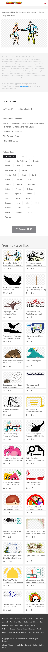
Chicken (35, 622)
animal (19, 184)
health (17, 198)
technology (9, 156)
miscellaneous (10, 170)
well (27, 203)
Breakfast (12, 632)
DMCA (35, 645)
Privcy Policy (19, 645)
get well (31, 184)
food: (4, 632)
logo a (7, 203)
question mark (10, 175)
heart (28, 198)
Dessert (23, 632)
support (8, 184)
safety (7, 189)
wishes (8, 217)
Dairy (18, 632)
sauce (7, 180)
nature (24, 170)
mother (33, 625)
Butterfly (25, 622)
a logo (18, 189)
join (19, 208)
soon (29, 208)
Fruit (42, 632)
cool (37, 203)
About (4, 645)
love (18, 203)
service (34, 175)
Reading (39, 629)
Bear (15, 622)
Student (12, 629)
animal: (5, 622)
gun (30, 180)
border (7, 212)
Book (25, 629)
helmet (30, 189)
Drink (29, 632)
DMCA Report (10, 102)
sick (6, 194)
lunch (7, 166)
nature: (5, 618)
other (22, 156)
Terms (11, 645)
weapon (8, 208)
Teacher (19, 629)
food (32, 156)
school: (5, 629)
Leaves (24, 618)
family (27, 625)
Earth (41, 618)
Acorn (12, 618)
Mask (11, 625)
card (24, 175)
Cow (41, 622)
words (30, 212)
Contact (28, 645)
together (17, 194)
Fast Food (36, 632)
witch (7, 198)
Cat (30, 622)
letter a (29, 166)
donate (36, 161)
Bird (19, 622)
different (19, 180)
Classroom (31, 629)
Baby (16, 625)
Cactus (30, 618)
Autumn (17, 618)
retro (18, 166)
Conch (36, 618)
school (29, 194)
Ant (11, 622)
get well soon (22, 161)
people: (5, 625)
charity (8, 161)
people (19, 212)
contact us (24, 86)
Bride (21, 625)
